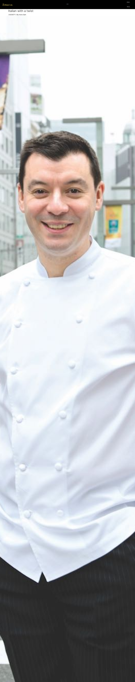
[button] (67, 4)
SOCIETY (12, 15)
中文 (128, 7)
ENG (128, 2)
